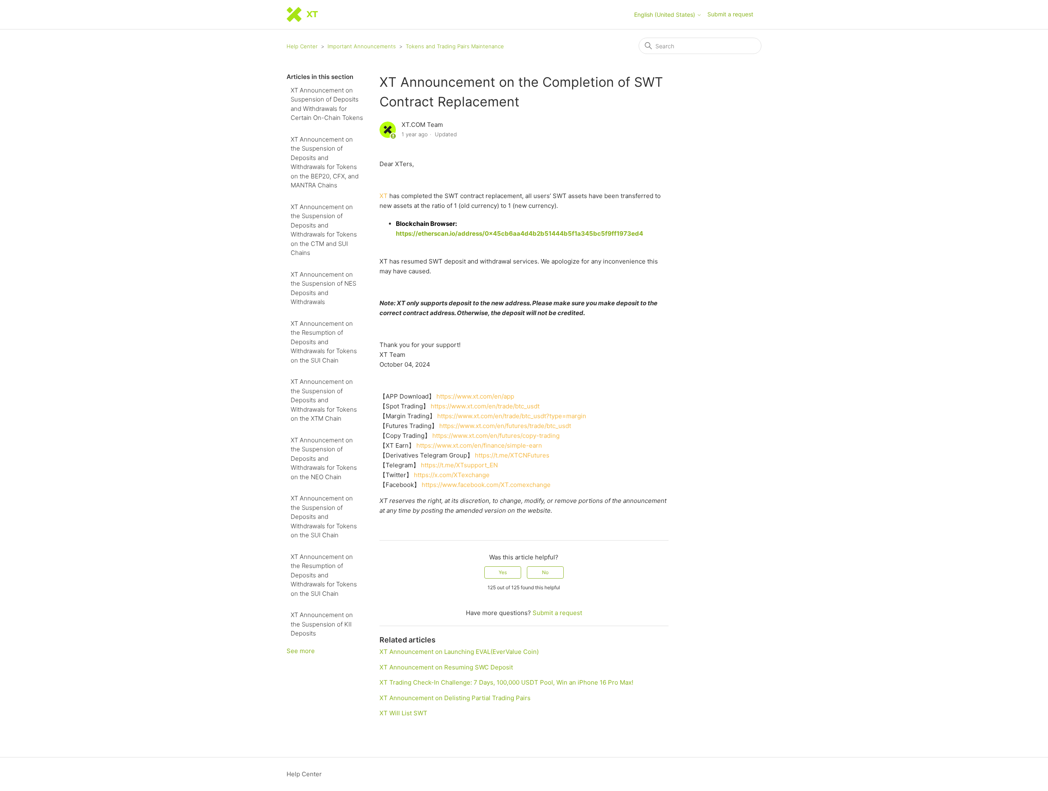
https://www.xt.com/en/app (475, 396)
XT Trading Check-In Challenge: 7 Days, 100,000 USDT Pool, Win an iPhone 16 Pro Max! (506, 682)
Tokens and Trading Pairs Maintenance (455, 46)
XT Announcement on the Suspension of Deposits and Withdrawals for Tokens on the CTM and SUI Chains (324, 230)
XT (383, 196)
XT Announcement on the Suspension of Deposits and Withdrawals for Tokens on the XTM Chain (324, 400)
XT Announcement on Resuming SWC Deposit (446, 667)
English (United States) (665, 14)
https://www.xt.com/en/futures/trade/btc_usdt (505, 426)
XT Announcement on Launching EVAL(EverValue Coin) (459, 652)
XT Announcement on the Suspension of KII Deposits (322, 624)
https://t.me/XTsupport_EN (459, 465)
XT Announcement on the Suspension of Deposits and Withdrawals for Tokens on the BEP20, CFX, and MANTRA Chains (325, 162)
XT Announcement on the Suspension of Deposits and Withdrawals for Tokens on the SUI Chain (324, 516)
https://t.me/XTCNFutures (512, 455)
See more (301, 651)
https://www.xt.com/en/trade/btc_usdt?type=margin (511, 416)
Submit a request (730, 14)
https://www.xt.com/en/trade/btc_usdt (485, 406)
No (545, 572)
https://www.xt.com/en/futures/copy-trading (496, 435)
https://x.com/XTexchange (452, 475)
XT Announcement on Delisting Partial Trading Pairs (455, 698)
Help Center (302, 46)
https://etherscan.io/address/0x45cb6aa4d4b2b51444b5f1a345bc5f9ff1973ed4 (519, 233)
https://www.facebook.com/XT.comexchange (486, 485)
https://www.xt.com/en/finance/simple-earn (479, 445)
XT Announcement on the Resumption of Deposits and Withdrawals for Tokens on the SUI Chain (324, 342)
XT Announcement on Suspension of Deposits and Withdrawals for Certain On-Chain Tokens (327, 104)
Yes (503, 572)
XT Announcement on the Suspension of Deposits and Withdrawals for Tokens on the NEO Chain (324, 458)
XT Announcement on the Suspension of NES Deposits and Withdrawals (323, 288)
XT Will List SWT (403, 713)
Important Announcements (362, 46)
